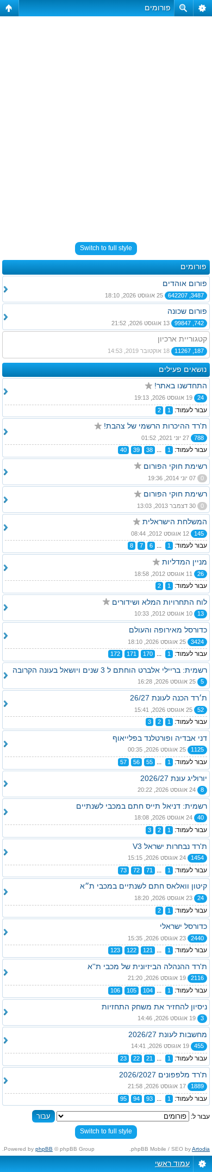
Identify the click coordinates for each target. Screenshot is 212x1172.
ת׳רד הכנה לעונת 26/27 (168, 697)
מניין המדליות (184, 561)
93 (149, 1098)
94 (136, 1098)
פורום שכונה (187, 311)
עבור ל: (200, 1116)
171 (131, 653)
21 (149, 1058)
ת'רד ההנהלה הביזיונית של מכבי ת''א (147, 966)
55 (149, 762)
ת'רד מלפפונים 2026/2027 (163, 1074)
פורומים (158, 7)
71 (149, 870)
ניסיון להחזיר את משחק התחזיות (154, 1006)
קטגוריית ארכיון (182, 338)
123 (115, 950)
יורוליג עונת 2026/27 (173, 778)
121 (148, 950)
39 (136, 450)
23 (123, 1058)
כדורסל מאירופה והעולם (168, 629)
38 (149, 450)
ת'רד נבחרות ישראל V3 (170, 846)
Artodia (201, 1149)
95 (123, 1098)
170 (148, 653)
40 (123, 450)
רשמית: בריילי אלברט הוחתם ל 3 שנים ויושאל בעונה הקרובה (110, 670)
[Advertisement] (106, 124)
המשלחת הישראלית (174, 521)
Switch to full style (106, 248)
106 (115, 990)
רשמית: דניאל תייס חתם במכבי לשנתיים (141, 806)
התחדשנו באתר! (180, 385)
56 (136, 762)
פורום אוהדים (185, 283)
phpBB (44, 1149)
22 (136, 1058)
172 (115, 653)
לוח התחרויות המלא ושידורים (159, 602)
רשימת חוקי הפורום (175, 466)
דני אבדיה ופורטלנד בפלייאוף (160, 738)
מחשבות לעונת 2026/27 (167, 1034)
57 (123, 762)
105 (131, 990)
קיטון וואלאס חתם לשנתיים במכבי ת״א (143, 886)
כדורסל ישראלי (183, 926)
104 (148, 990)
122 (131, 950)
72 (136, 870)
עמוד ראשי (172, 1163)
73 (123, 870)
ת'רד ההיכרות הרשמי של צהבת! (155, 425)
